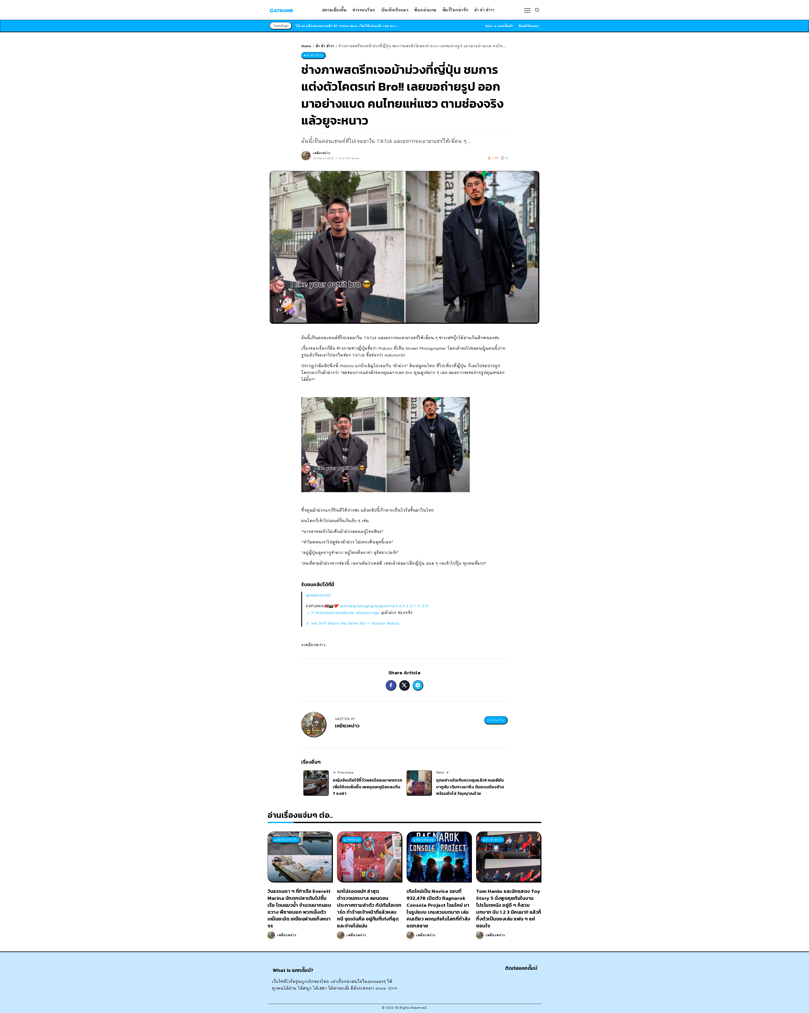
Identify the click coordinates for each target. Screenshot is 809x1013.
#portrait (388, 605)
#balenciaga (368, 612)
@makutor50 (318, 595)
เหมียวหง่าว (321, 153)
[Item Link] (300, 856)
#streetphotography (359, 605)
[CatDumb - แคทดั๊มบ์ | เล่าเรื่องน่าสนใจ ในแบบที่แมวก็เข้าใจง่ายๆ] (281, 9)
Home (306, 46)
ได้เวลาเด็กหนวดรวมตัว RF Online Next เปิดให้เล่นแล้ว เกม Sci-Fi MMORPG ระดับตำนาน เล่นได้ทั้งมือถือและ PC (384, 26)
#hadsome (344, 612)
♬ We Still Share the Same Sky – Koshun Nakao (352, 623)
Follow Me (496, 720)
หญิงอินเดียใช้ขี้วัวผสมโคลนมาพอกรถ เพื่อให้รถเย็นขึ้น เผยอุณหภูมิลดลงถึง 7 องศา (367, 787)
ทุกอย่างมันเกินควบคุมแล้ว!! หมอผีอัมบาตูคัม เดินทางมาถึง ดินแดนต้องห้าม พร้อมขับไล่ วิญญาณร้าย (470, 787)
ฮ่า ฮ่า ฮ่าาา (325, 46)
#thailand (324, 612)
